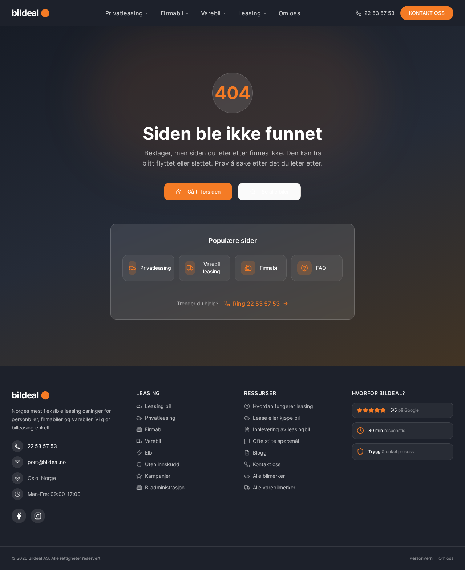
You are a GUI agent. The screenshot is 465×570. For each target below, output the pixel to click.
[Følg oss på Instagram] (38, 516)
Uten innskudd (162, 464)
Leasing (249, 13)
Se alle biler (275, 191)
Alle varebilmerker (274, 487)
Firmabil (172, 13)
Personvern (421, 558)
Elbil (149, 452)
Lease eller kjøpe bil (276, 418)
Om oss (289, 13)
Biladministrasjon (165, 487)
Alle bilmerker (269, 476)
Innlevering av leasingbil (281, 429)
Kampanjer (157, 476)
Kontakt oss (266, 464)
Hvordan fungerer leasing (283, 406)
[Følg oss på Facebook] (19, 516)
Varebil (211, 13)
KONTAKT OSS (427, 13)
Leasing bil (158, 406)
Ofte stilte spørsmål (276, 441)
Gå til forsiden (204, 191)
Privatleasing (124, 13)
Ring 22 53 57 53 (256, 303)
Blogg (260, 452)
